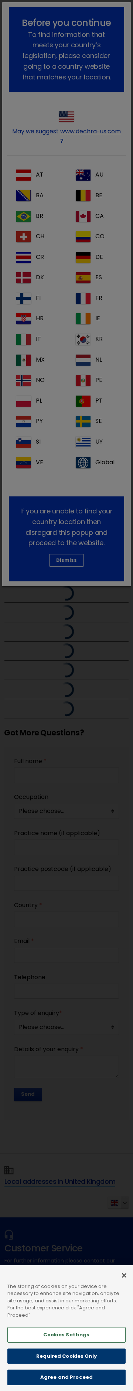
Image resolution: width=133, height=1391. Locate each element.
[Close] (124, 1275)
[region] (66, 1328)
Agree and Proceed (66, 1377)
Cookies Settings (66, 1334)
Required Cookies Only (66, 1356)
